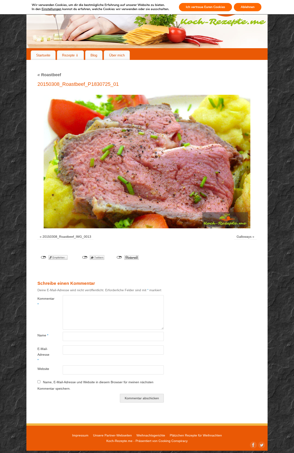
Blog (93, 55)
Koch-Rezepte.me (119, 441)
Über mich (117, 55)
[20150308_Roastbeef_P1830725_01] (147, 161)
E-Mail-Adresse (43, 354)
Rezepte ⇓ (70, 55)
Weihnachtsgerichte (150, 435)
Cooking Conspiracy (173, 441)
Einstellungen (51, 9)
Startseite (43, 55)
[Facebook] (253, 444)
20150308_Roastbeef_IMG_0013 (66, 236)
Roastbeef (49, 75)
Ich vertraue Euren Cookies (205, 7)
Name (42, 335)
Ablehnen (247, 7)
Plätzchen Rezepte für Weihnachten (196, 435)
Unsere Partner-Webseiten (112, 435)
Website (43, 369)
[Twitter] (261, 444)
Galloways (244, 236)
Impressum (80, 435)
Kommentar (43, 301)
